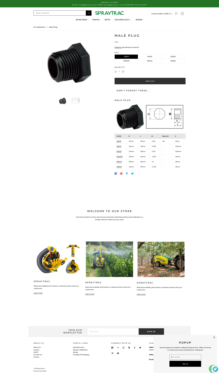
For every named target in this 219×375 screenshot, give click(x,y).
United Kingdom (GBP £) (161, 14)
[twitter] (140, 347)
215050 (173, 61)
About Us (37, 347)
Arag (116, 42)
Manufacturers (78, 347)
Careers (36, 350)
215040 (149, 61)
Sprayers (81, 20)
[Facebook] (115, 173)
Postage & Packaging (81, 355)
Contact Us (37, 355)
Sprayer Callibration (80, 350)
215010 (149, 57)
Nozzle (75, 352)
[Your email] (113, 331)
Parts (95, 20)
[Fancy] (127, 173)
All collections (39, 27)
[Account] (176, 13)
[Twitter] (132, 173)
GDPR (35, 352)
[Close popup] (214, 337)
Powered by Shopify (40, 371)
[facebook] (112, 347)
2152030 (126, 61)
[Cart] (182, 13)
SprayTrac (41, 368)
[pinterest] (129, 347)
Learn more (38, 293)
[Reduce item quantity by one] (115, 72)
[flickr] (118, 347)
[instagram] (123, 347)
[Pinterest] (121, 173)
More (138, 20)
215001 (126, 57)
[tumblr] (134, 347)
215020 (173, 57)
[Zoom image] (69, 64)
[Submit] (89, 13)
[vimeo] (112, 353)
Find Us (36, 357)
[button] (41, 64)
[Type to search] (59, 12)
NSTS (107, 20)
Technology (122, 20)
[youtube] (118, 353)
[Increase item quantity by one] (123, 72)
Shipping (118, 47)
